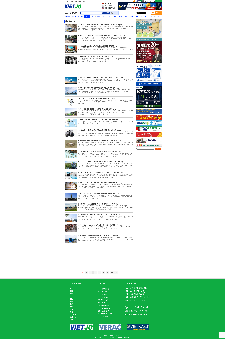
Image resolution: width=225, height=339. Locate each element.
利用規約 (104, 335)
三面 (103, 16)
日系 (92, 16)
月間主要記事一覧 (103, 305)
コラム (72, 320)
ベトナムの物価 (103, 297)
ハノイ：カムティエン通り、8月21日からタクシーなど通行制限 (98, 225)
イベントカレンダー (104, 303)
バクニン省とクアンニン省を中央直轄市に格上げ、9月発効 (97, 88)
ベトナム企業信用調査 (133, 293)
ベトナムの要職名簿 (104, 308)
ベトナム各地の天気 (104, 294)
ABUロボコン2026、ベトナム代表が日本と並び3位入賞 (95, 98)
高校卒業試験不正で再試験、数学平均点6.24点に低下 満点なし (98, 214)
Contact (144, 307)
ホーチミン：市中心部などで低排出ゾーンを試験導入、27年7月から (100, 35)
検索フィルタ (115, 13)
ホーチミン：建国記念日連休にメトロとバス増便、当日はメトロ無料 (100, 25)
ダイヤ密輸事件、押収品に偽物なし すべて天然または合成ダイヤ (99, 151)
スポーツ (150, 16)
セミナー (80, 16)
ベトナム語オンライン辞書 (135, 300)
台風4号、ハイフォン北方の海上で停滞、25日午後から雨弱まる (98, 119)
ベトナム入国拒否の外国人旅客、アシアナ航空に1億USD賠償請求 (99, 77)
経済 (98, 16)
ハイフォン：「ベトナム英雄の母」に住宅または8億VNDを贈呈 (98, 183)
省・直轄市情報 (103, 292)
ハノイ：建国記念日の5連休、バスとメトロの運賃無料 (95, 109)
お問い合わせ (134, 307)
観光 (114, 16)
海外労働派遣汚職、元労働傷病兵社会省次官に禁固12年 (96, 56)
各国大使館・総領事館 (105, 314)
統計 (126, 16)
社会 (87, 16)
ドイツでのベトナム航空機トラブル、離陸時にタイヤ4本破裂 (97, 204)
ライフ (74, 16)
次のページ (114, 273)
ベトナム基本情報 (103, 289)
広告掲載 (132, 310)
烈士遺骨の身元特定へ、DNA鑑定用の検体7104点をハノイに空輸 (99, 172)
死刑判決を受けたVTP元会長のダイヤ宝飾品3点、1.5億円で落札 (98, 141)
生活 (109, 16)
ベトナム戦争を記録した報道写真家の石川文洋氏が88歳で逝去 (98, 130)
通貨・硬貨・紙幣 (103, 311)
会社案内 (117, 335)
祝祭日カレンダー (103, 300)
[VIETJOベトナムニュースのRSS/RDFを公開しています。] (134, 1)
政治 (120, 16)
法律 (131, 16)
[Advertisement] (99, 70)
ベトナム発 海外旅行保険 (134, 291)
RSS (121, 335)
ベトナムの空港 (103, 316)
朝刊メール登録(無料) (138, 314)
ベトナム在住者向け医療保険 (136, 288)
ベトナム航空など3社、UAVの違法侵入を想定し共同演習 (96, 46)
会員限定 (158, 16)
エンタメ (143, 16)
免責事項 (110, 335)
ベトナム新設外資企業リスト (136, 297)
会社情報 (67, 16)
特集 (137, 16)
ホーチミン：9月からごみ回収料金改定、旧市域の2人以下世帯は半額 (100, 162)
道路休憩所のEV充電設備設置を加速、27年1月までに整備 (96, 235)
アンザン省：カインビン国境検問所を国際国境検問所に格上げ (98, 193)
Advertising (142, 310)
